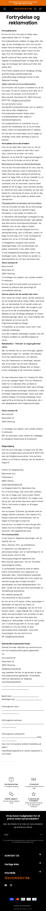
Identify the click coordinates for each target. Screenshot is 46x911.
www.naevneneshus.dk (12, 484)
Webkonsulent (27, 909)
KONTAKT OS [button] (12, 855)
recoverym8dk (25, 906)
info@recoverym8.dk (21, 100)
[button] (4, 8)
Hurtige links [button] (12, 864)
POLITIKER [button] (10, 873)
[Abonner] (41, 835)
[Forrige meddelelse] (4, 2)
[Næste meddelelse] (42, 2)
